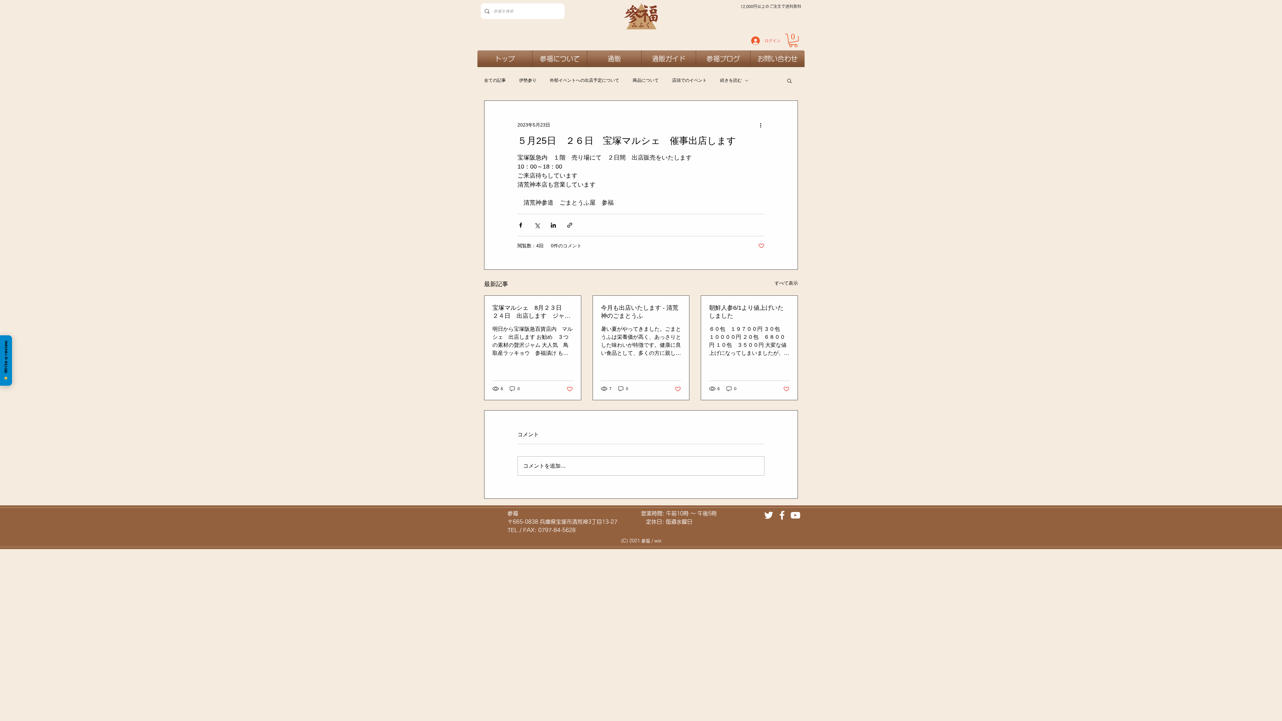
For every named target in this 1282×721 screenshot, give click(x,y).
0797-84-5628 (557, 530)
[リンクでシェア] (570, 225)
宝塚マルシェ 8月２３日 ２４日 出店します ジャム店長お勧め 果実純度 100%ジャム (531, 312)
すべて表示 (786, 283)
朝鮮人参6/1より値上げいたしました (746, 311)
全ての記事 (495, 80)
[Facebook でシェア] (520, 225)
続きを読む (731, 80)
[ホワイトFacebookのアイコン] (782, 515)
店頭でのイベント (689, 80)
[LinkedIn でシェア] (553, 225)
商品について (646, 80)
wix (657, 541)
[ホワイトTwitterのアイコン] (769, 515)
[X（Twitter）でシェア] (537, 225)
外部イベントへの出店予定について (584, 80)
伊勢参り (528, 80)
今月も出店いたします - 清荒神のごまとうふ (639, 311)
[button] (789, 80)
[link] (793, 40)
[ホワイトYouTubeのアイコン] (795, 515)
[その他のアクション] (761, 125)
